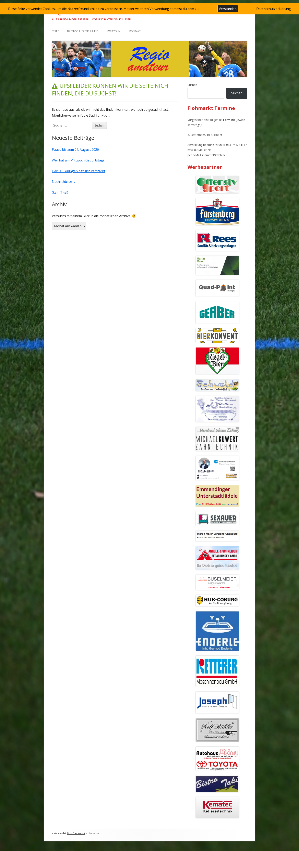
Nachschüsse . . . (64, 181)
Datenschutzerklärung (82, 31)
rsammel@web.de (214, 155)
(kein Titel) (60, 192)
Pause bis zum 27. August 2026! (75, 149)
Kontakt (135, 31)
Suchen (192, 85)
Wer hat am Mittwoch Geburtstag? (78, 160)
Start (55, 31)
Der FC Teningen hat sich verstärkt (78, 171)
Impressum (113, 31)
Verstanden (228, 8)
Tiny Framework (76, 833)
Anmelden (94, 833)
